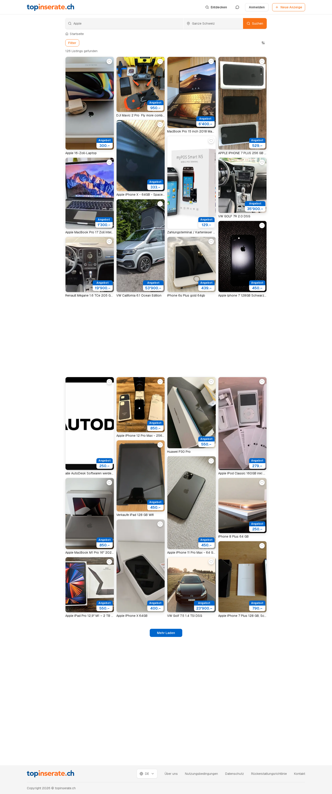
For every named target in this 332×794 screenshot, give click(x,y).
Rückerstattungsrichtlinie (269, 774)
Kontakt (299, 774)
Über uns (171, 774)
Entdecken (219, 7)
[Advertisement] (42, 128)
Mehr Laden (166, 633)
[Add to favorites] (109, 61)
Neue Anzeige (291, 7)
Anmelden (257, 7)
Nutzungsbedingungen (201, 774)
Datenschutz (234, 774)
